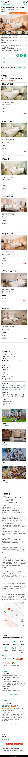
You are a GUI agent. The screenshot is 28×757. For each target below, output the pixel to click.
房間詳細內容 (7, 104)
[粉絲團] (21, 55)
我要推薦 (9, 744)
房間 (8, 67)
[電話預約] (25, 55)
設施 (12, 67)
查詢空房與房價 (5, 102)
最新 (4, 67)
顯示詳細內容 (6, 425)
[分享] (17, 55)
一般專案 (4, 108)
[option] (14, 415)
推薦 (24, 67)
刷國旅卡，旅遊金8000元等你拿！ (19, 13)
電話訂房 (12, 102)
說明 (20, 67)
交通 (16, 67)
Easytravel (16, 756)
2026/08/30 (4, 113)
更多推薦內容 (18, 744)
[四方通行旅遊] (6, 2)
